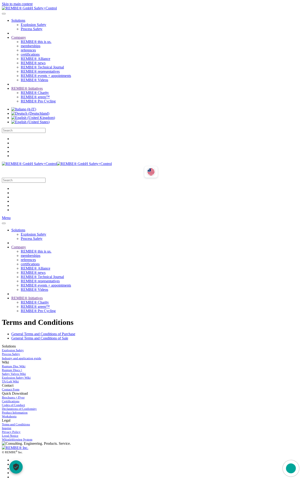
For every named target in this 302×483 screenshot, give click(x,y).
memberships (30, 46)
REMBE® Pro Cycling (38, 101)
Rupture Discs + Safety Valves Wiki (14, 372)
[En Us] (30, 122)
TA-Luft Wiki (10, 381)
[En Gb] (33, 118)
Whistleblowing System (17, 439)
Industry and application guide (21, 358)
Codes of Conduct (13, 405)
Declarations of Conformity (19, 409)
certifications (30, 54)
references (28, 50)
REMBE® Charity (35, 93)
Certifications (10, 401)
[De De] (30, 113)
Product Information (15, 412)
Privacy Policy (11, 432)
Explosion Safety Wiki (16, 377)
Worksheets (9, 416)
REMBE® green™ (35, 97)
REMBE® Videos (34, 80)
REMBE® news (33, 63)
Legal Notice (10, 435)
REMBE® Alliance (35, 59)
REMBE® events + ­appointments (46, 76)
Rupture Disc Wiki (13, 366)
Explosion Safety (33, 25)
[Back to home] (29, 8)
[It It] (23, 109)
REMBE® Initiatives (27, 88)
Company (18, 37)
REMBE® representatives (40, 71)
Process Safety (31, 29)
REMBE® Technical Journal (42, 67)
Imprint (6, 428)
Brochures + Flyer (13, 397)
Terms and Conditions (16, 424)
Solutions (18, 20)
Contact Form (10, 389)
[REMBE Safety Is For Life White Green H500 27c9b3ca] (15, 448)
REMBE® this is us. (36, 42)
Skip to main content (17, 4)
